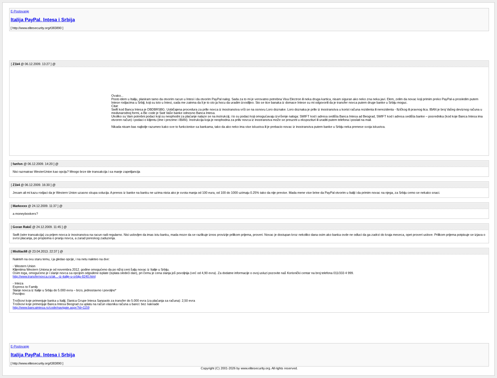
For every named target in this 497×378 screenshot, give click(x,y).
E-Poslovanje (20, 11)
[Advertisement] (114, 47)
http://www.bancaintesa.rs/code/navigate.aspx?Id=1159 (51, 307)
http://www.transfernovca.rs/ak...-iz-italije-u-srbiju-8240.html (54, 276)
